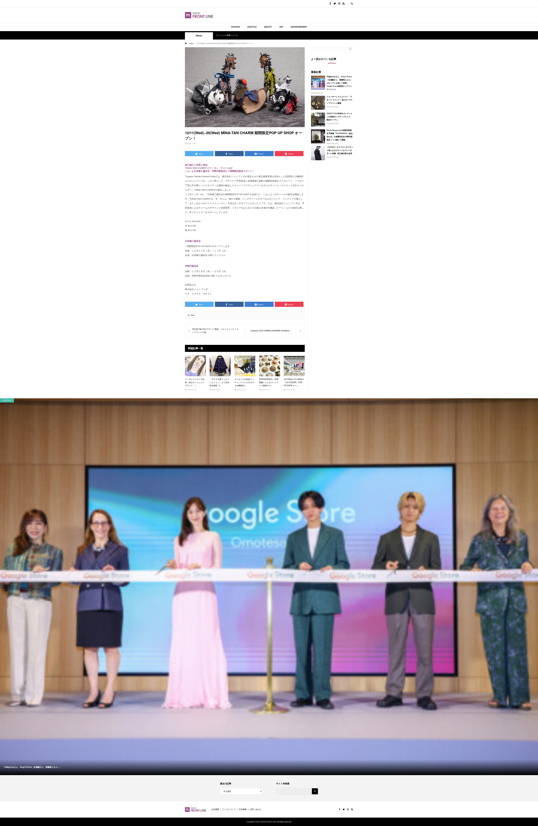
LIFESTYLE (252, 27)
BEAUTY (268, 27)
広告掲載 (243, 809)
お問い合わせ (255, 809)
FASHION (235, 27)
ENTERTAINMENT (299, 27)
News (199, 35)
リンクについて (229, 809)
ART (281, 27)
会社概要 (215, 809)
